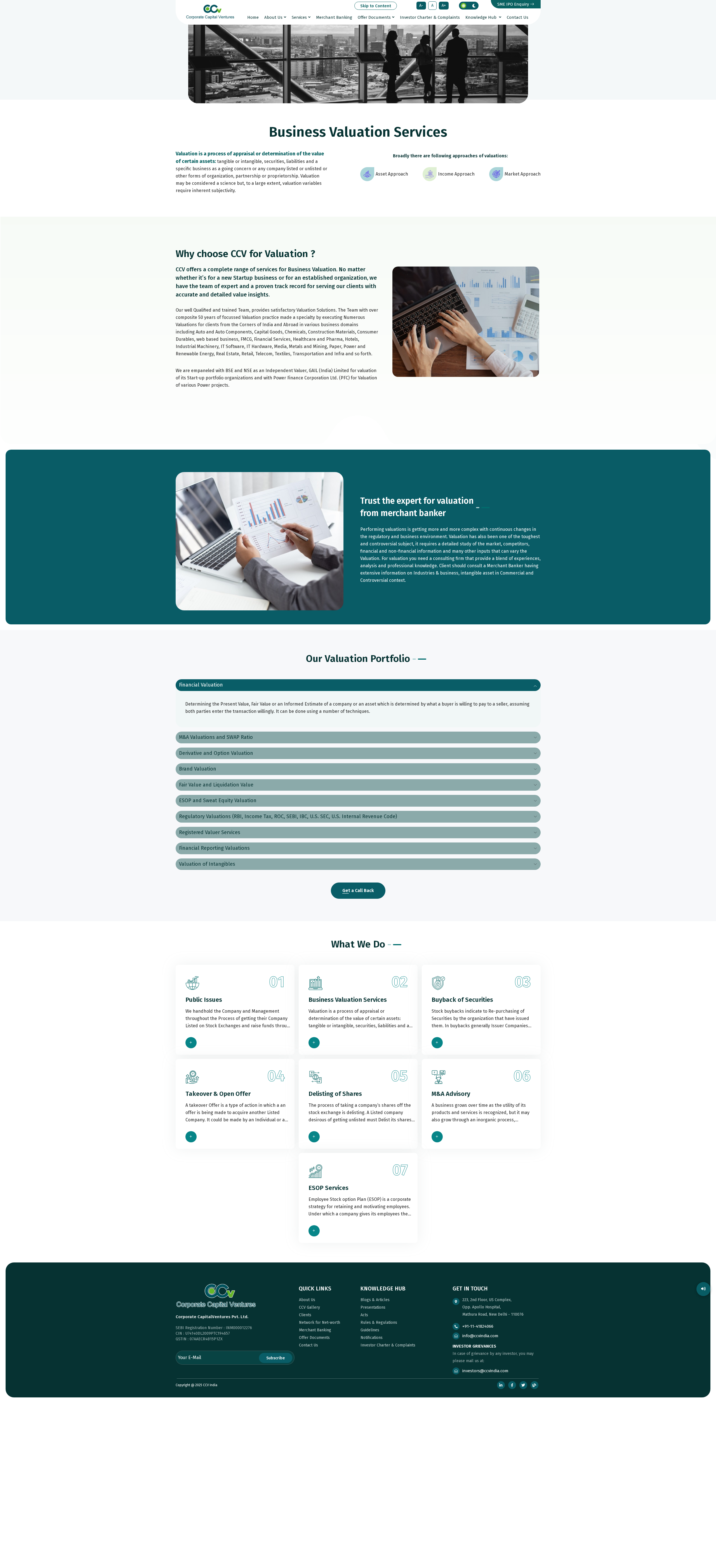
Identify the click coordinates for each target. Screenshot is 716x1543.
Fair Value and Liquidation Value (216, 785)
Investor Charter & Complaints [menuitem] (430, 17)
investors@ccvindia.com (485, 1370)
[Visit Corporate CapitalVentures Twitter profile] (523, 1385)
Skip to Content (375, 5)
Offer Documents (314, 1337)
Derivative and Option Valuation (216, 753)
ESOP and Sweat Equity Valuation (217, 800)
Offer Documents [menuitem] (374, 17)
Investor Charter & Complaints (387, 1345)
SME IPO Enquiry (513, 4)
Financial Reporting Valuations (214, 848)
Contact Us (308, 1345)
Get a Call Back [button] (358, 890)
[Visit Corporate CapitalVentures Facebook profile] (512, 1385)
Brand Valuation (197, 769)
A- (421, 6)
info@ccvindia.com (480, 1335)
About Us (306, 1299)
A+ (444, 6)
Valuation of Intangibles (207, 864)
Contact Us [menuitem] (517, 17)
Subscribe (275, 1358)
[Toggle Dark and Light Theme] (469, 6)
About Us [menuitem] (273, 17)
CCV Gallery (309, 1307)
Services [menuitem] (299, 17)
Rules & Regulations (378, 1322)
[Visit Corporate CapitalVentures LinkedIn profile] (501, 1385)
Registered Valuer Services (209, 832)
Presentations (372, 1307)
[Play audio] (703, 1289)
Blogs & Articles (374, 1299)
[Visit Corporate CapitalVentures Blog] (534, 1385)
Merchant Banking (314, 1330)
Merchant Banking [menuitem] (334, 17)
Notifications (371, 1337)
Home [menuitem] (253, 17)
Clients (304, 1315)
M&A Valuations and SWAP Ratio (216, 737)
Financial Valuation (201, 685)
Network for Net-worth (319, 1322)
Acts (363, 1315)
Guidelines (369, 1330)
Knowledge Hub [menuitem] (481, 17)
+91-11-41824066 (477, 1326)
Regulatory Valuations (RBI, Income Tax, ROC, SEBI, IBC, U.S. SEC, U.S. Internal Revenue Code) (288, 816)
